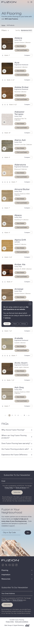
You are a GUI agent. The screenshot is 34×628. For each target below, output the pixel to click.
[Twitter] (6, 565)
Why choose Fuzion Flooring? (13, 430)
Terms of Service (21, 487)
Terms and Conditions (21, 621)
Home (3, 25)
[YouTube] (9, 565)
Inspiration (6, 575)
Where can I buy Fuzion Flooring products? (14, 437)
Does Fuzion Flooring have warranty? (16, 443)
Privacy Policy (9, 487)
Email (3, 481)
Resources (6, 579)
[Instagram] (16, 565)
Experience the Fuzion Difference (14, 455)
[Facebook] (3, 565)
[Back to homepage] (9, 2)
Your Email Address (8, 593)
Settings (23, 323)
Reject (15, 323)
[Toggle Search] (28, 2)
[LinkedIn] (13, 565)
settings (7, 317)
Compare (27, 55)
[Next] (5, 415)
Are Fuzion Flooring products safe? (15, 449)
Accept (7, 323)
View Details (20, 46)
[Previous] (7, 415)
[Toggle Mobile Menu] (31, 2)
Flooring (5, 570)
